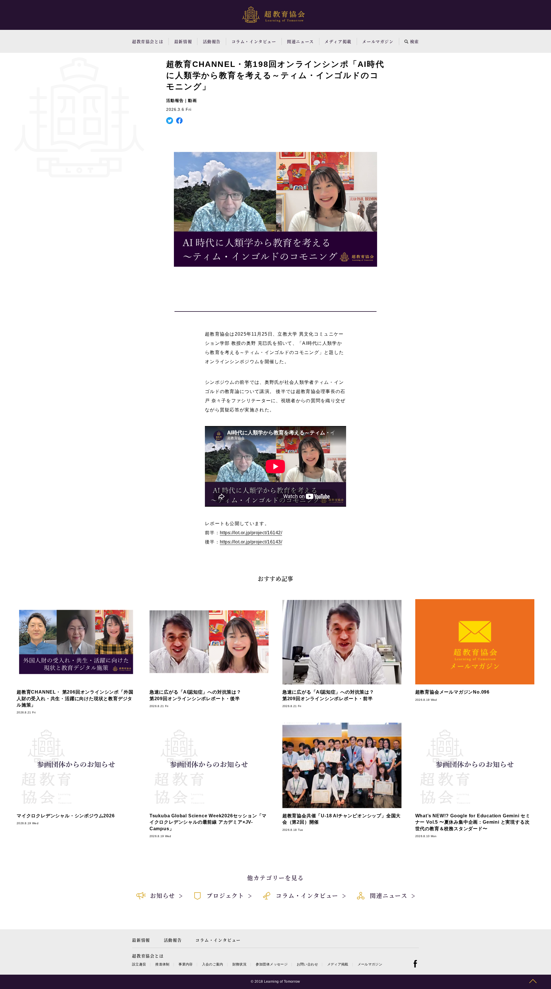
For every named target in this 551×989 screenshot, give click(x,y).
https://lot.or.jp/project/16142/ (251, 532)
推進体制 (162, 964)
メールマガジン (377, 41)
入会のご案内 (212, 964)
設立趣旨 (139, 964)
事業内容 (186, 964)
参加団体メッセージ (272, 964)
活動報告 (212, 41)
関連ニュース (300, 41)
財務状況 (239, 964)
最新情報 (183, 41)
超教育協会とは (147, 41)
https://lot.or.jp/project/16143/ (251, 541)
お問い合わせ (307, 964)
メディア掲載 (338, 41)
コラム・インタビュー (254, 41)
